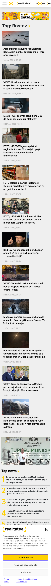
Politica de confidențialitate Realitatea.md (26, 580)
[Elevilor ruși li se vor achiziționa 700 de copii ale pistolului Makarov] (24, 105)
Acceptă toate (25, 557)
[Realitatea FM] (38, 3)
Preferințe (26, 572)
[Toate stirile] (10, 3)
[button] (47, 529)
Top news (9, 471)
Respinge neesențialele (25, 565)
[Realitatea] (22, 3)
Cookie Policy (6, 580)
